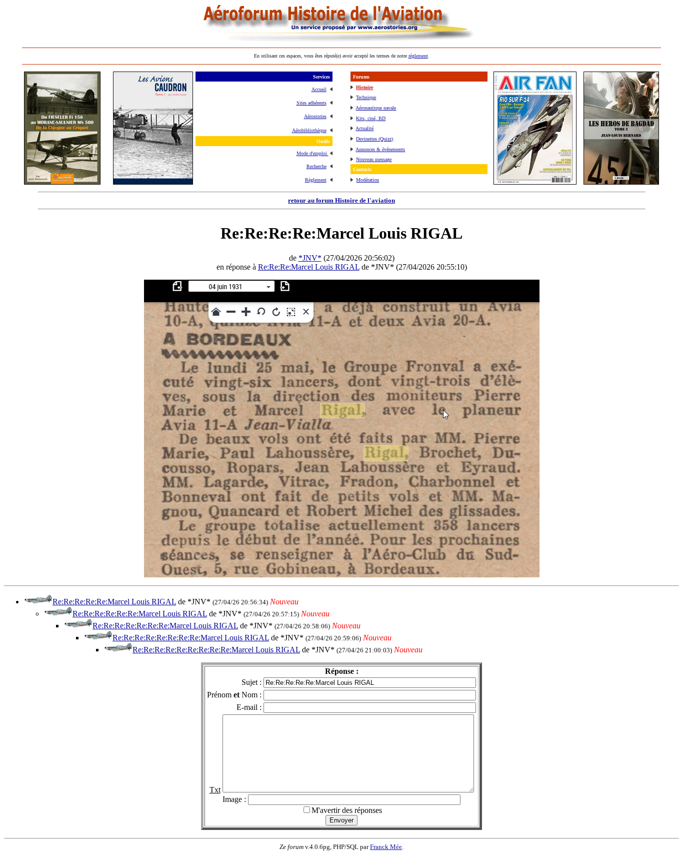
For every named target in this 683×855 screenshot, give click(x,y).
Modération (367, 180)
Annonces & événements (380, 149)
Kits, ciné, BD (371, 118)
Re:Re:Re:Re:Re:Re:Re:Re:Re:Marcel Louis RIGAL (216, 649)
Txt (215, 789)
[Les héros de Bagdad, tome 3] (621, 182)
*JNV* (310, 258)
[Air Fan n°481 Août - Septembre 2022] (535, 182)
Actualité (365, 128)
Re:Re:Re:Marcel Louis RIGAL (309, 267)
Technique (366, 97)
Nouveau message (374, 159)
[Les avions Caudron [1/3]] (153, 182)
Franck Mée (386, 846)
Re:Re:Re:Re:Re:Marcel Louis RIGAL (114, 601)
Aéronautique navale (376, 108)
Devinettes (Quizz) (374, 139)
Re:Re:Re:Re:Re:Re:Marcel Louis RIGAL (139, 613)
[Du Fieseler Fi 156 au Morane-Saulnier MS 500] (62, 182)
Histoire (364, 87)
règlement (418, 56)
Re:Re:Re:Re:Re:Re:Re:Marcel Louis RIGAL (165, 625)
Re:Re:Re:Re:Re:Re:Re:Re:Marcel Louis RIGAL (190, 637)
